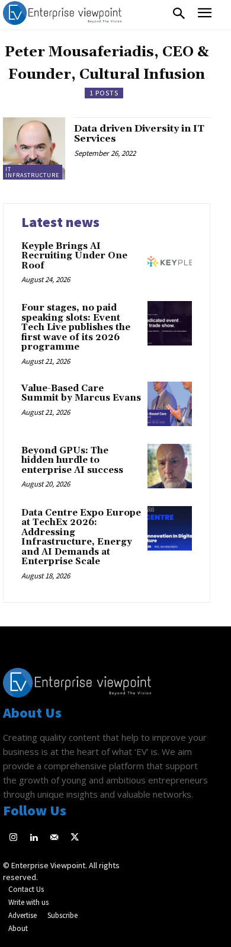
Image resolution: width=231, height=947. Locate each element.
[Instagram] (13, 838)
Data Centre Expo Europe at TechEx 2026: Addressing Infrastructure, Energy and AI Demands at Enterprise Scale (81, 537)
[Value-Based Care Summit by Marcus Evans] (169, 404)
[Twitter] (75, 838)
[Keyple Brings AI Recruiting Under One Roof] (169, 261)
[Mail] (54, 838)
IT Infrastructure (32, 172)
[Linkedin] (34, 838)
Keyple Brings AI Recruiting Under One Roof (74, 256)
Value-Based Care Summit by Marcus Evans (81, 393)
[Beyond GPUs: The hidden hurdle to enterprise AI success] (169, 466)
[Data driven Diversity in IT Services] (34, 148)
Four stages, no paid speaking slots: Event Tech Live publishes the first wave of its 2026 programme (75, 327)
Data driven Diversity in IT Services (139, 134)
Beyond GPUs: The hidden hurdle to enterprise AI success (72, 460)
